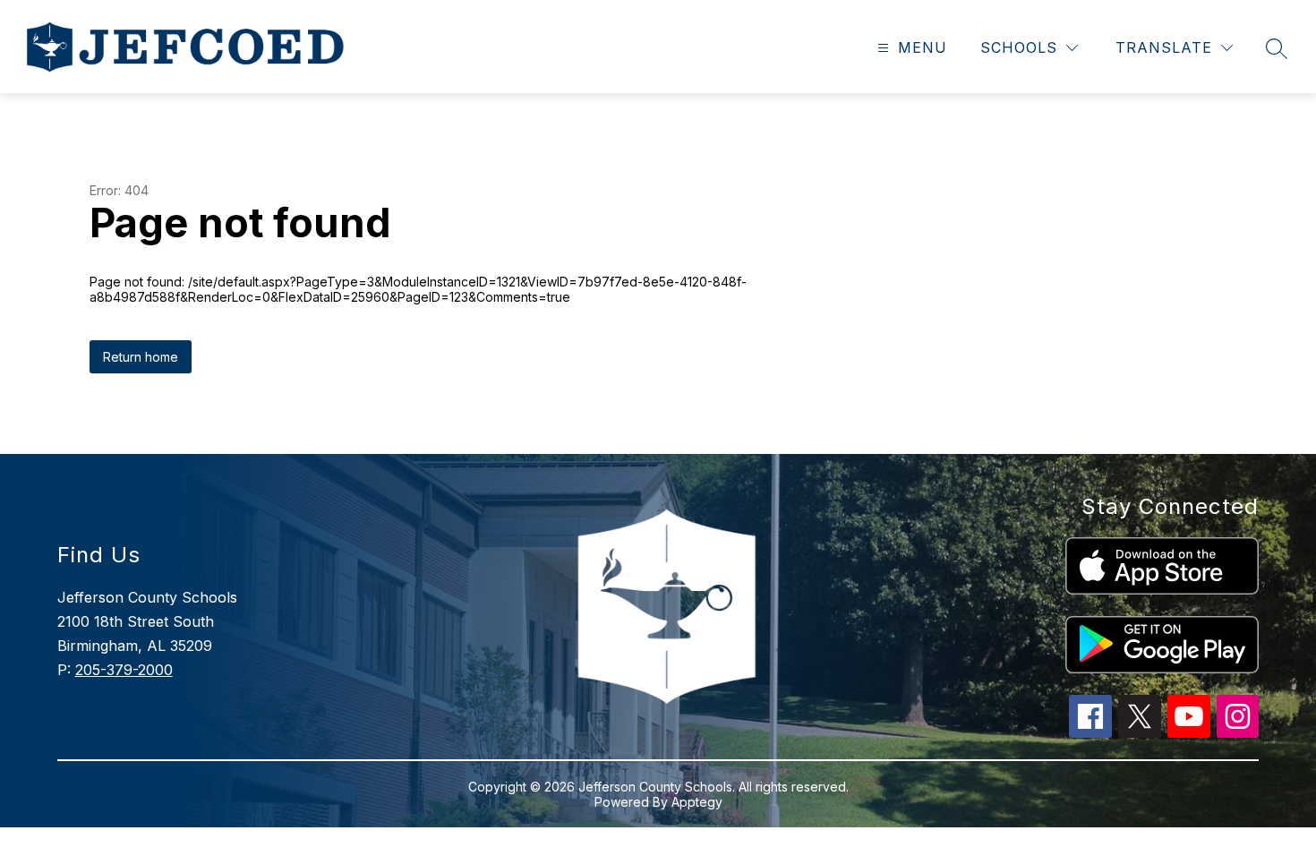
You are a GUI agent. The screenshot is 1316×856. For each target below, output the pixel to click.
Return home (140, 356)
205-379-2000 (124, 670)
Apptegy (696, 801)
